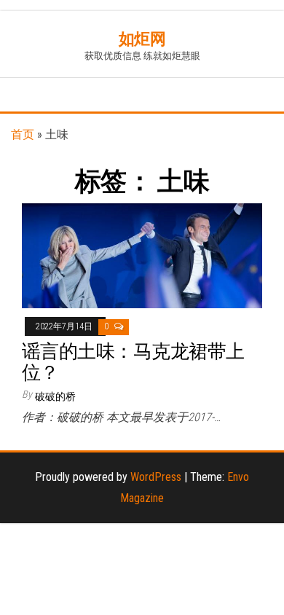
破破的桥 (55, 396)
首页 (22, 134)
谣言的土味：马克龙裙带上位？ (133, 361)
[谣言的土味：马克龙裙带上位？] (142, 255)
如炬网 (142, 39)
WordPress (155, 477)
